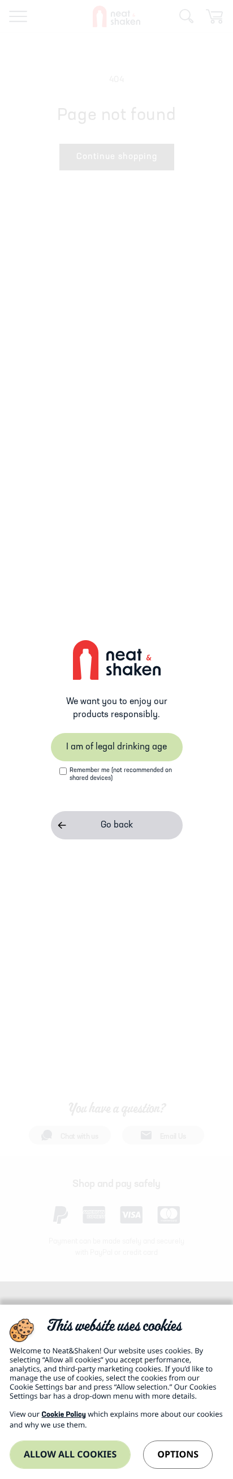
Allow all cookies (70, 1454)
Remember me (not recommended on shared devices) (121, 775)
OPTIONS (178, 1454)
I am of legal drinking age (116, 747)
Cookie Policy (63, 1415)
